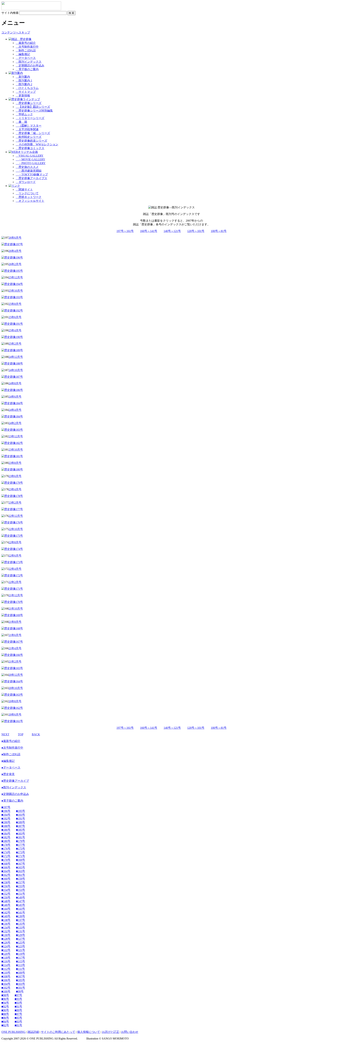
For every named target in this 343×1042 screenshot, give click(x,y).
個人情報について (88, 1031)
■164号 (5, 871)
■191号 (20, 818)
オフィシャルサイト (30, 200)
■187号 (20, 826)
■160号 (5, 878)
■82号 (5, 1025)
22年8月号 (15, 542)
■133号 (20, 927)
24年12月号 (16, 356)
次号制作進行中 (27, 46)
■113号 (20, 965)
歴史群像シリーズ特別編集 (34, 110)
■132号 (5, 931)
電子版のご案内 (27, 69)
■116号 (5, 961)
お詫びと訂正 (110, 1031)
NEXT (5, 734)
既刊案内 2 (24, 84)
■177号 (20, 844)
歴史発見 (8, 774)
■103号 (20, 983)
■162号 (5, 874)
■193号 (20, 814)
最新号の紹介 (26, 42)
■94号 (5, 1002)
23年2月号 (15, 502)
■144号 (5, 908)
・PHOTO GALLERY (31, 163)
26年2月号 (15, 264)
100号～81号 (219, 231)
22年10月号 (16, 529)
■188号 (5, 826)
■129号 (20, 935)
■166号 (5, 867)
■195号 (20, 811)
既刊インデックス (28, 61)
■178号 (5, 844)
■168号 (5, 863)
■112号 (5, 968)
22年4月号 (15, 568)
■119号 (20, 953)
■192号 (5, 818)
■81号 (18, 1025)
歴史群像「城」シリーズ (33, 133)
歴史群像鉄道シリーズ (31, 140)
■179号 (20, 841)
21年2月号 (15, 661)
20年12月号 (16, 674)
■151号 (20, 893)
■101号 (20, 987)
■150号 (5, 897)
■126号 (5, 942)
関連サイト (24, 189)
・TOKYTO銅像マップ (32, 174)
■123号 (20, 946)
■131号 (20, 931)
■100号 (5, 991)
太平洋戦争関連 (27, 129)
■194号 (5, 814)
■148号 (5, 901)
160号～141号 (148, 231)
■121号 (20, 950)
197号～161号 (125, 231)
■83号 (18, 1021)
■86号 (5, 1017)
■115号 (20, 961)
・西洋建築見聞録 (28, 170)
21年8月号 (15, 621)
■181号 (20, 837)
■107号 (20, 976)
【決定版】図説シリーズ (33, 106)
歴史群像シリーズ (28, 103)
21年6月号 (15, 635)
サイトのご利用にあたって (58, 1031)
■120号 (5, 953)
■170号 (5, 859)
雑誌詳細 (33, 1031)
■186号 (5, 829)
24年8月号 (15, 383)
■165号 (20, 867)
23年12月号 (16, 436)
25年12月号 (16, 277)
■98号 (5, 995)
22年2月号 (15, 582)
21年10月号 (16, 608)
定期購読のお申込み (30, 65)
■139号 (20, 916)
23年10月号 (16, 449)
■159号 (20, 878)
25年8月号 (15, 303)
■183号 (20, 833)
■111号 (20, 968)
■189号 (20, 822)
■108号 (5, 976)
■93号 (18, 1002)
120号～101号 (195, 231)
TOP (20, 734)
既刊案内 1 (24, 80)
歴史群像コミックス (30, 148)
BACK (36, 734)
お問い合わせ (129, 1031)
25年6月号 (15, 317)
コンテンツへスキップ (15, 32)
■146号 (5, 904)
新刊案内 (23, 76)
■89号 (18, 1010)
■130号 (5, 935)
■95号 (18, 998)
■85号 (18, 1017)
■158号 (5, 882)
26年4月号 (15, 250)
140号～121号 (172, 231)
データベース (26, 57)
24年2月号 (15, 423)
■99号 (20, 991)
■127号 (20, 938)
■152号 (5, 893)
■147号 (20, 901)
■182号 (5, 837)
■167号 (20, 863)
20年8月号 (15, 701)
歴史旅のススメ (27, 166)
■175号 (20, 848)
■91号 (18, 1006)
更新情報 (23, 95)
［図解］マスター (28, 125)
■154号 (5, 889)
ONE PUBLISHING (13, 1031)
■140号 (5, 916)
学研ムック (24, 114)
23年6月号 (15, 476)
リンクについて (27, 193)
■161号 (20, 874)
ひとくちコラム (27, 88)
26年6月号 (15, 237)
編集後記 (23, 54)
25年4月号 (15, 330)
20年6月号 (15, 714)
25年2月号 (15, 343)
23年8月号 (15, 462)
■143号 (20, 908)
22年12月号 (16, 515)
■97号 (18, 995)
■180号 (5, 841)
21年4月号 (15, 648)
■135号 (20, 923)
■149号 (20, 897)
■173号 (20, 852)
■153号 (20, 889)
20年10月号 (16, 688)
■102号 (5, 987)
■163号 (20, 871)
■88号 (5, 1014)
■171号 (20, 856)
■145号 (20, 904)
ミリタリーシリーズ (30, 118)
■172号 (5, 856)
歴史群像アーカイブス (31, 178)
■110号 (5, 972)
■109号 (20, 972)
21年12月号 (16, 595)
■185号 (20, 829)
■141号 (20, 912)
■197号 (5, 807)
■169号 (20, 859)
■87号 (18, 1014)
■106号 (5, 980)
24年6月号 (15, 396)
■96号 (5, 998)
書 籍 (21, 121)
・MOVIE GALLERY (30, 159)
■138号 (5, 920)
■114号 (5, 965)
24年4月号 (15, 409)
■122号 (5, 950)
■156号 (5, 886)
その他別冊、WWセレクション (37, 144)
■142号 (5, 912)
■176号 (5, 848)
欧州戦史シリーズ (28, 136)
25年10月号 (16, 290)
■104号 (5, 983)
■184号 (5, 833)
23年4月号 (15, 489)
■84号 (5, 1021)
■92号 (5, 1006)
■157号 (20, 882)
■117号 (20, 957)
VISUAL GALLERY (29, 155)
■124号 (5, 946)
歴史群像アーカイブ (15, 780)
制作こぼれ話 (26, 50)
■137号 (20, 920)
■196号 (5, 811)
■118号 (5, 957)
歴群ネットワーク (28, 197)
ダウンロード (26, 181)
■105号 (20, 980)
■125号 (20, 942)
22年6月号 (15, 555)
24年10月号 (16, 370)
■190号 (5, 822)
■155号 (20, 886)
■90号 (5, 1010)
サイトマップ (26, 91)
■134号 (5, 927)
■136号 (5, 923)
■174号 (5, 852)
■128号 (5, 938)
